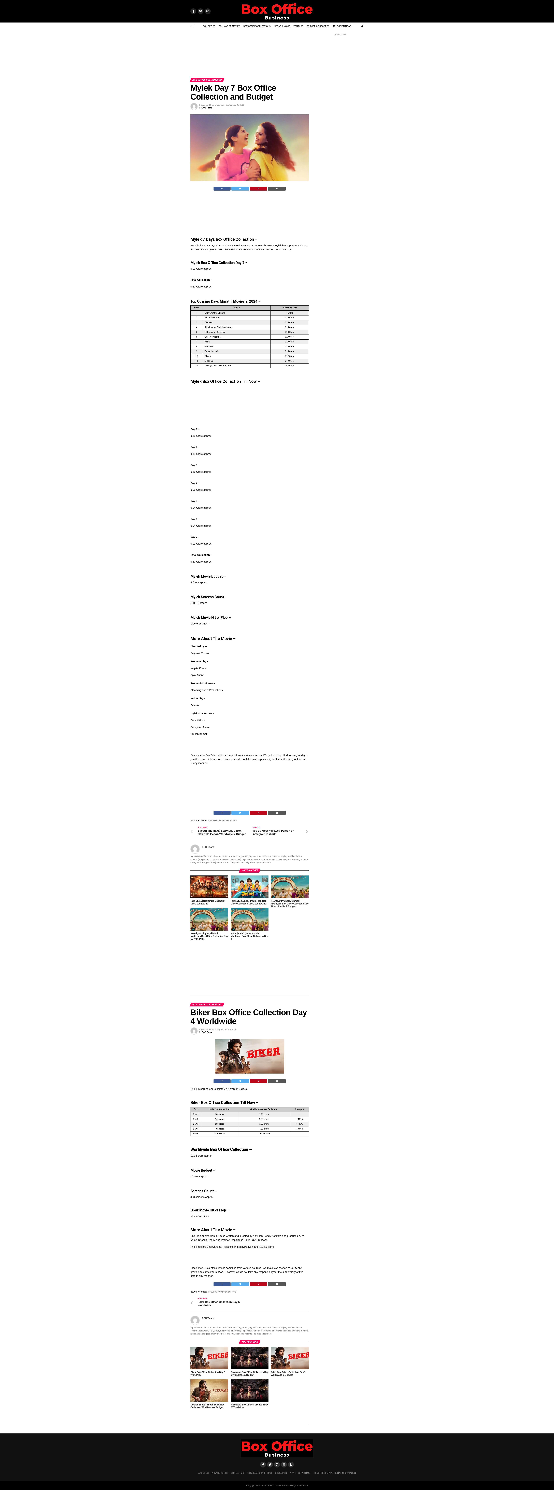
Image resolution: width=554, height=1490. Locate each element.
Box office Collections (257, 26)
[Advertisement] (249, 55)
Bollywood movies (229, 26)
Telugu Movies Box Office (222, 1292)
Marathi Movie (282, 26)
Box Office (209, 26)
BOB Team (207, 108)
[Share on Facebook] (222, 189)
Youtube (298, 26)
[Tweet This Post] (240, 189)
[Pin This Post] (258, 189)
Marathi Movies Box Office (223, 821)
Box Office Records (318, 26)
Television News (342, 26)
